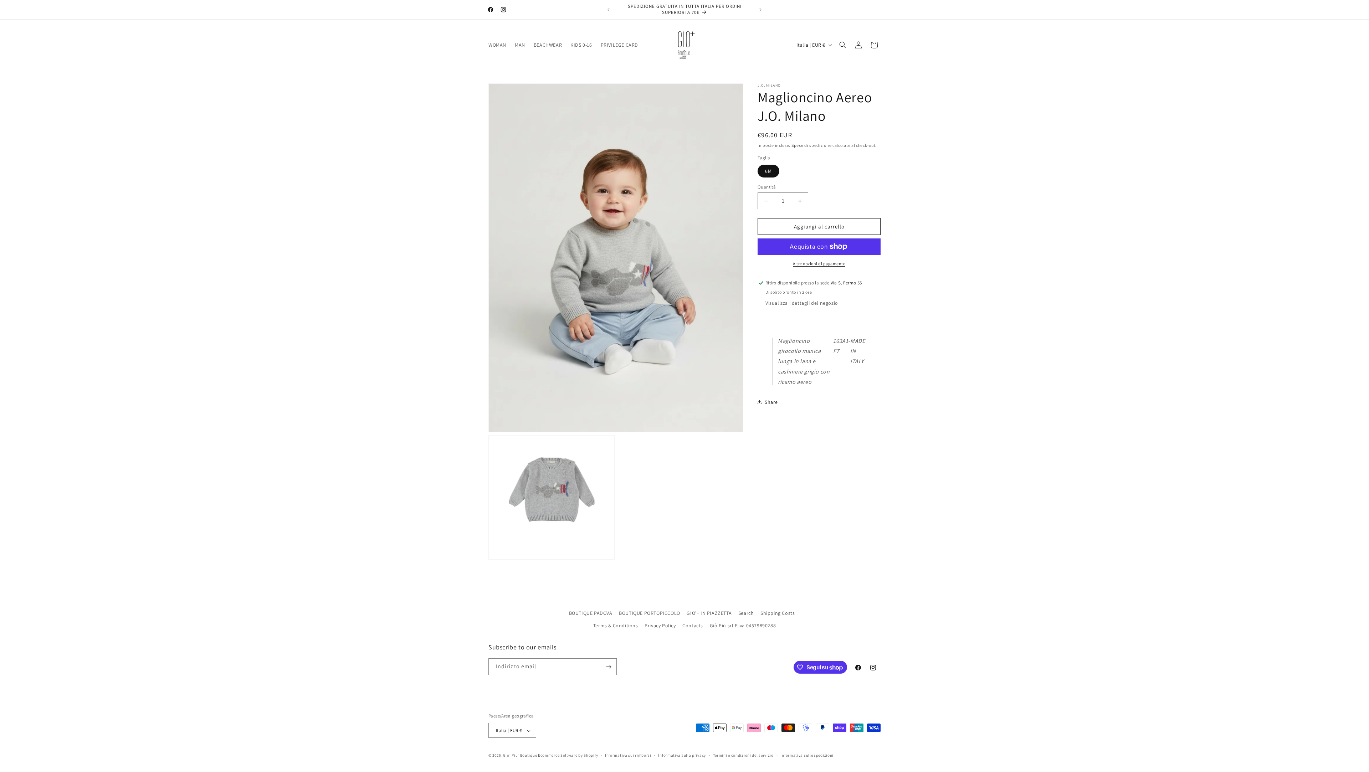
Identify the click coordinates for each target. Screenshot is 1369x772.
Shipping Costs (777, 613)
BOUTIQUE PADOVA (590, 613)
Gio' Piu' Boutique (520, 755)
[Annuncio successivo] (760, 9)
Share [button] (771, 402)
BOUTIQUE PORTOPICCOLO (649, 613)
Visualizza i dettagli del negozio (801, 303)
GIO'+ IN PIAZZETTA (709, 613)
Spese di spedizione (811, 145)
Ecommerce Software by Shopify (568, 755)
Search (746, 613)
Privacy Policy (660, 626)
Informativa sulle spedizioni (807, 755)
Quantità (767, 187)
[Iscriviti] (608, 666)
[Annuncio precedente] (608, 9)
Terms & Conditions (615, 626)
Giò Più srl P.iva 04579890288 (743, 626)
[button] (843, 45)
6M (768, 171)
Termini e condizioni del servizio (743, 755)
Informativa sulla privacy (682, 755)
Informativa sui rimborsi (628, 755)
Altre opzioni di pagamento (819, 263)
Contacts (692, 626)
